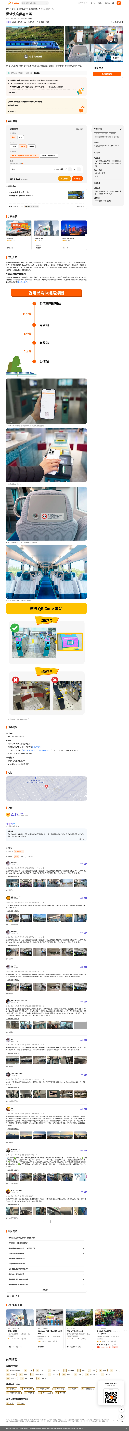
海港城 (108, 1374)
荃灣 (80, 1374)
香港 (13, 9)
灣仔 (68, 1374)
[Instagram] (118, 1421)
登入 (119, 3)
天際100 (13, 1378)
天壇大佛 (55, 1374)
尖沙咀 (30, 1370)
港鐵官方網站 (22, 282)
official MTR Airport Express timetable (35, 750)
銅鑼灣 (13, 1374)
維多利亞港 (56, 1370)
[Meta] (114, 1421)
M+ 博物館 (93, 1374)
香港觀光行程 (89, 1389)
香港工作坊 (60, 1389)
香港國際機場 (33, 9)
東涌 (83, 1370)
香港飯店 (13, 1389)
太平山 (42, 1370)
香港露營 (62, 1393)
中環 (25, 1374)
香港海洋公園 (39, 1374)
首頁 (7, 9)
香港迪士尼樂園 (15, 1370)
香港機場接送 (28, 1389)
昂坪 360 (71, 1370)
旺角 (104, 1370)
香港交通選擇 (22, 9)
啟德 (94, 1370)
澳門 (22, 1403)
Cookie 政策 (79, 1428)
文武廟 (44, 1378)
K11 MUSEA (29, 1378)
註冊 (113, 3)
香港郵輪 (31, 1393)
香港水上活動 (47, 1393)
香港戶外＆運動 (15, 1393)
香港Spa (74, 1389)
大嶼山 (116, 1370)
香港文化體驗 (44, 1389)
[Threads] (122, 1421)
